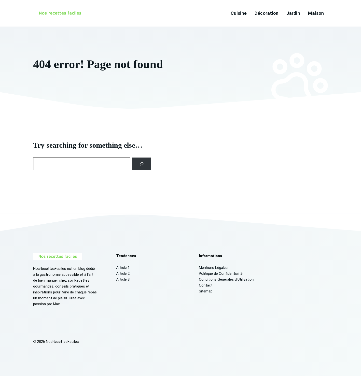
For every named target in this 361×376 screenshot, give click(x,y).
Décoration (266, 13)
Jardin (293, 13)
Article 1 (123, 267)
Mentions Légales (213, 267)
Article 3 (123, 279)
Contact (205, 285)
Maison (316, 13)
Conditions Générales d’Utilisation (226, 279)
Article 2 (123, 273)
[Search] (141, 164)
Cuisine (239, 13)
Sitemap (205, 291)
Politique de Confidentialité (221, 273)
